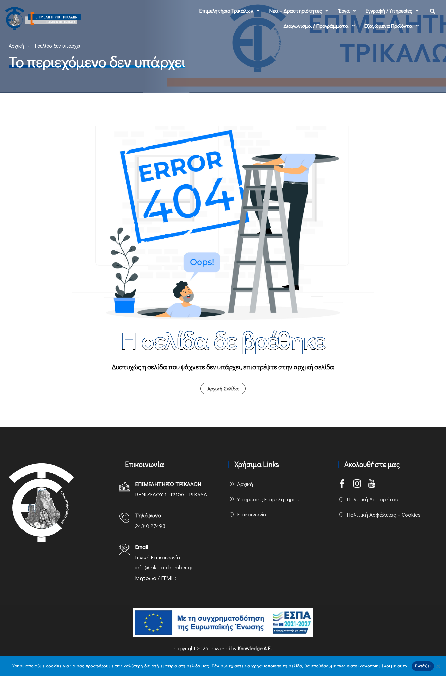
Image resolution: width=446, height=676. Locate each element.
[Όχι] (438, 666)
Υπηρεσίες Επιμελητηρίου (269, 499)
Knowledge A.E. (255, 648)
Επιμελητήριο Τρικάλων (226, 10)
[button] (229, 10)
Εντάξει (423, 665)
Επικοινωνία (252, 514)
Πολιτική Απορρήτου (372, 499)
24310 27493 (150, 525)
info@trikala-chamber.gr (164, 567)
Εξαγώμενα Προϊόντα (388, 25)
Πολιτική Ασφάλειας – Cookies (384, 514)
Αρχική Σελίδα (223, 388)
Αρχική (16, 45)
